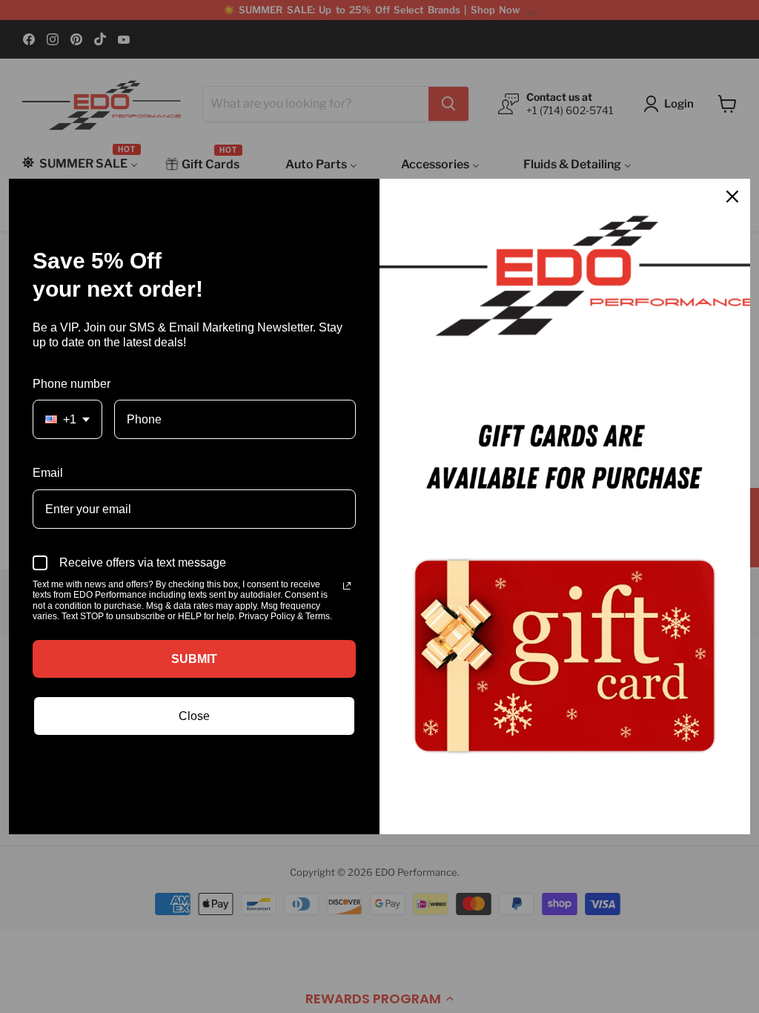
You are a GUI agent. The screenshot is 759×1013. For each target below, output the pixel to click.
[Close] (732, 196)
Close (194, 716)
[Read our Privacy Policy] (347, 586)
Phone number (71, 383)
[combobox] (67, 419)
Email (48, 472)
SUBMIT (194, 659)
